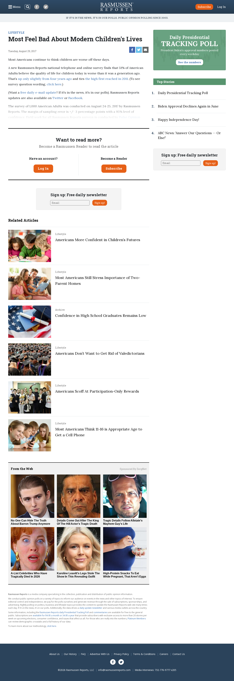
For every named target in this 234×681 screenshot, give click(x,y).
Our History (70, 654)
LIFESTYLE (16, 32)
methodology (47, 123)
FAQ (83, 654)
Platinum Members (137, 618)
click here (54, 84)
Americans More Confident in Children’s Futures (97, 239)
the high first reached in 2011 (106, 79)
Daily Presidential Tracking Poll (183, 93)
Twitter (57, 98)
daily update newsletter (90, 607)
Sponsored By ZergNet (133, 469)
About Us (54, 654)
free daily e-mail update (38, 92)
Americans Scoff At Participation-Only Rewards (97, 391)
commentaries (101, 612)
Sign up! (100, 202)
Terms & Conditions (144, 654)
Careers (164, 654)
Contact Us (179, 654)
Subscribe (114, 168)
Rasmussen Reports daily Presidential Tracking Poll (64, 612)
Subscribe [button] (204, 7)
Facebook (75, 98)
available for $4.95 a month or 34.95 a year (53, 615)
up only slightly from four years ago (45, 79)
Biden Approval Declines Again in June (188, 106)
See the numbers (189, 62)
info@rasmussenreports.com (114, 670)
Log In (221, 6)
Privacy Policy (121, 654)
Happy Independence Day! (178, 120)
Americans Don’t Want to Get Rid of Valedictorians (99, 353)
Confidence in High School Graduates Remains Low (100, 315)
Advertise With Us (99, 654)
